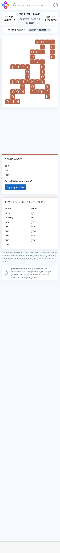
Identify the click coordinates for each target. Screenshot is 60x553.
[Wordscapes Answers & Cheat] (5, 5)
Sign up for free (15, 187)
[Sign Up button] (56, 5)
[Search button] (14, 5)
